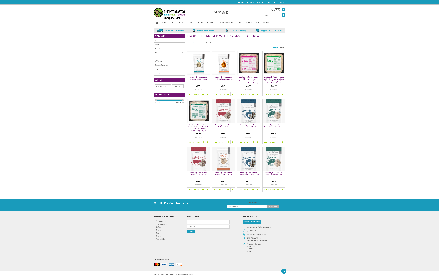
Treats (182, 23)
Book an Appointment (252, 222)
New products (161, 224)
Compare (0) (241, 2)
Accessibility (160, 239)
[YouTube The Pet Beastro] (223, 12)
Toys (191, 23)
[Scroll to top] (283, 271)
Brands (266, 23)
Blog (258, 23)
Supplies (200, 23)
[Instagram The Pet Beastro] (227, 12)
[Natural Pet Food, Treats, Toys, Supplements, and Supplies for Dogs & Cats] (169, 12)
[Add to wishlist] (207, 94)
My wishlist (251, 2)
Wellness (211, 23)
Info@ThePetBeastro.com (257, 235)
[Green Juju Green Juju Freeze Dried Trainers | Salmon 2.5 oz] (223, 52)
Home (189, 43)
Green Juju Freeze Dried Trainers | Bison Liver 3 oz (223, 173)
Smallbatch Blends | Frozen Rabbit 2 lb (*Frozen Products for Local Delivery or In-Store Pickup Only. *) (249, 80)
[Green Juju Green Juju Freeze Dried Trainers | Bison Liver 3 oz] (223, 148)
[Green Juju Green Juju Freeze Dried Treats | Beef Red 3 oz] (198, 148)
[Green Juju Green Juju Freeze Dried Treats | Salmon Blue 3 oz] (248, 100)
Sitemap (159, 236)
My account (261, 2)
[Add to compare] (203, 94)
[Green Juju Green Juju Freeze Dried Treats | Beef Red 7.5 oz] (223, 100)
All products (161, 221)
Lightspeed (189, 274)
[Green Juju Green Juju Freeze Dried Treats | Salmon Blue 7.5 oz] (248, 148)
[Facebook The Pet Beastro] (212, 12)
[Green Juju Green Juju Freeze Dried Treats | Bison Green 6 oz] (274, 148)
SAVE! (239, 23)
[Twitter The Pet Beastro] (215, 12)
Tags (195, 43)
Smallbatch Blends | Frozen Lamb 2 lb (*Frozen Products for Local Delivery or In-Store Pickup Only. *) (198, 128)
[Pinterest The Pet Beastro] (219, 12)
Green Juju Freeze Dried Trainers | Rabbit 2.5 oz (198, 78)
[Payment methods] (157, 264)
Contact (248, 23)
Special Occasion (226, 23)
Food (173, 23)
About (164, 23)
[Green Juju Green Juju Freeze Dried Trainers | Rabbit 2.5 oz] (198, 52)
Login (269, 2)
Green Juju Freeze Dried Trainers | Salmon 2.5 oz (224, 78)
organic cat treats (205, 43)
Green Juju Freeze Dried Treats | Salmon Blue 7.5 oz (249, 173)
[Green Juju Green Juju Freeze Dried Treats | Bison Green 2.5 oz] (274, 100)
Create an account (279, 2)
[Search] (283, 15)
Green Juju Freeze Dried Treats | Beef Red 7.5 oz (224, 126)
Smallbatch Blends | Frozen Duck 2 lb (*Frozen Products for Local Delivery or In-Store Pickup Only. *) (274, 80)
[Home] (157, 23)
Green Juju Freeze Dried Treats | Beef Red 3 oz (198, 173)
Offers (158, 227)
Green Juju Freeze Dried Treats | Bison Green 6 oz (274, 173)
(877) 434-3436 (253, 231)
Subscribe (253, 202)
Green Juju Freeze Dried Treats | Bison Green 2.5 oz (274, 126)
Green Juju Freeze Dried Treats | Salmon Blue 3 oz (248, 126)
